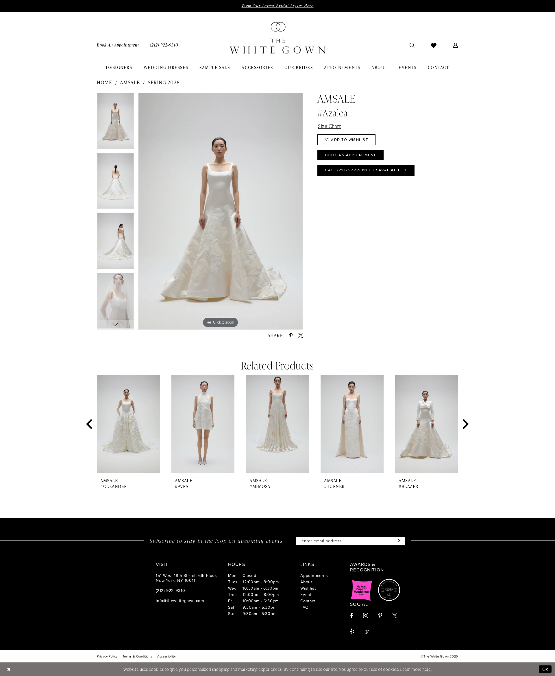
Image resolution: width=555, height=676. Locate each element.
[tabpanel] (115, 123)
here (426, 669)
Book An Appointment (350, 154)
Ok (545, 669)
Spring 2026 (164, 82)
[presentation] (128, 424)
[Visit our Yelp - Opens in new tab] (352, 631)
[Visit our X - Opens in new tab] (394, 615)
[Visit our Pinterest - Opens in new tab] (380, 615)
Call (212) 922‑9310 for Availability (366, 169)
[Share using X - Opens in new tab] (300, 335)
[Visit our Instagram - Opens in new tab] (365, 615)
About (306, 581)
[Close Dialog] (8, 669)
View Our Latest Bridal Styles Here (277, 5)
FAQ (304, 607)
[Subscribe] (397, 540)
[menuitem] (118, 45)
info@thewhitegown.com (180, 600)
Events (307, 594)
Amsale (130, 82)
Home (104, 82)
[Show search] (412, 45)
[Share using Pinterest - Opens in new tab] (291, 335)
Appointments (314, 575)
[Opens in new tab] (361, 589)
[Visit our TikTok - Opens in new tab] (367, 631)
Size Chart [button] (329, 125)
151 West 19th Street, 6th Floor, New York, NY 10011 (186, 578)
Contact (308, 600)
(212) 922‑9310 (170, 590)
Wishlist (308, 588)
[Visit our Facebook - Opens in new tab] (351, 615)
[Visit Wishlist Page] (434, 45)
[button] (455, 45)
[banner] (277, 38)
